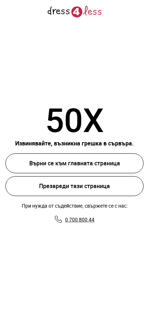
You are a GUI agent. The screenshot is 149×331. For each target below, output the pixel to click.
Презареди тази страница (74, 186)
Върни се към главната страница (74, 163)
